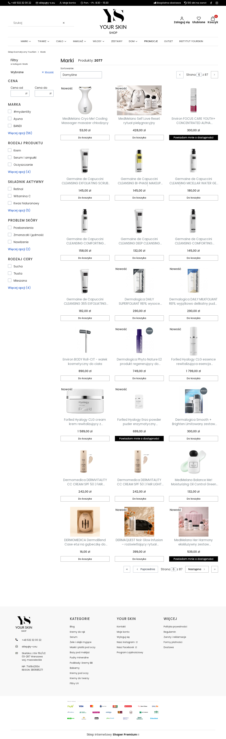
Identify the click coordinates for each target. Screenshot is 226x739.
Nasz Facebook (126, 647)
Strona (191, 74)
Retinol (18, 189)
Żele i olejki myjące (80, 642)
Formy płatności (173, 642)
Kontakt (121, 626)
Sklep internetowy (112, 734)
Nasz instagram (126, 642)
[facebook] (211, 3)
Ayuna (18, 119)
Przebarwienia (23, 227)
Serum (73, 637)
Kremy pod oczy (79, 673)
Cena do (41, 87)
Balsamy (75, 668)
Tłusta (18, 273)
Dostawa (169, 647)
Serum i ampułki (25, 157)
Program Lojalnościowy (130, 652)
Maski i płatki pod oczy (82, 647)
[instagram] (217, 3)
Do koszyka (85, 137)
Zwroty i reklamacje (175, 637)
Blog (72, 626)
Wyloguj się (123, 637)
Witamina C (22, 196)
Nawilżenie (21, 242)
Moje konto (123, 632)
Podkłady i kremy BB (81, 662)
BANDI (18, 126)
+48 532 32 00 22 (21, 3)
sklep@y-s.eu (47, 3)
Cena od (17, 87)
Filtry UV (74, 683)
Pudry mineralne (79, 657)
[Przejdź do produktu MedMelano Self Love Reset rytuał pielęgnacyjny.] (139, 100)
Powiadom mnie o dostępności (193, 137)
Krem (17, 150)
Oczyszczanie (23, 164)
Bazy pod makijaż (80, 652)
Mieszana (20, 280)
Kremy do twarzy (79, 678)
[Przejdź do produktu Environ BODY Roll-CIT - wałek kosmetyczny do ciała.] (85, 341)
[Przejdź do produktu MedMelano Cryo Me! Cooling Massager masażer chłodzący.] (85, 100)
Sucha (18, 266)
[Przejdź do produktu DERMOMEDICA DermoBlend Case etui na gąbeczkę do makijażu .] (85, 522)
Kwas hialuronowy (26, 203)
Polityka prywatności (175, 626)
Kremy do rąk (77, 632)
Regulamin (170, 632)
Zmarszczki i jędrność (29, 235)
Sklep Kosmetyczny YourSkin (22, 52)
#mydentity (22, 111)
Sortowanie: (67, 68)
